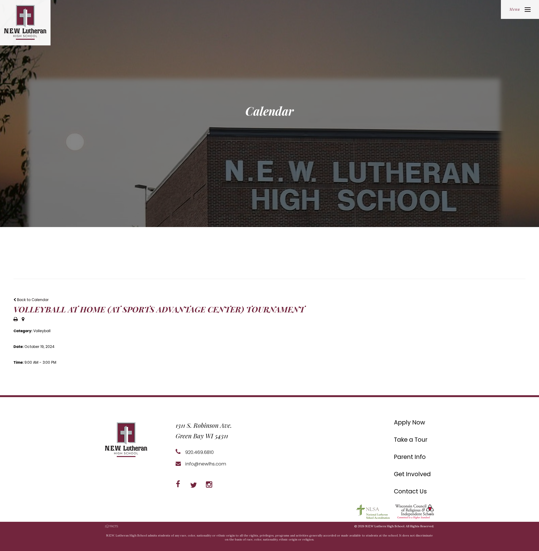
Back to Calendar (32, 299)
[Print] (15, 319)
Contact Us (410, 491)
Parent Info (410, 457)
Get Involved (412, 474)
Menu (514, 9)
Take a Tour (410, 440)
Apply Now (409, 422)
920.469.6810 (199, 452)
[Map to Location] (23, 319)
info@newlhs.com (205, 464)
